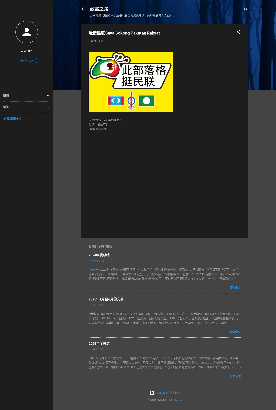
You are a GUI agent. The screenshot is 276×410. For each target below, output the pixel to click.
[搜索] (246, 10)
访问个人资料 (26, 60)
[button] (238, 32)
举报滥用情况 (12, 118)
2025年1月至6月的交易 (106, 299)
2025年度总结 (99, 343)
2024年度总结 (99, 255)
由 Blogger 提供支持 (167, 392)
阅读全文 (235, 287)
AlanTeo (26, 51)
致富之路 (99, 9)
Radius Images (175, 400)
